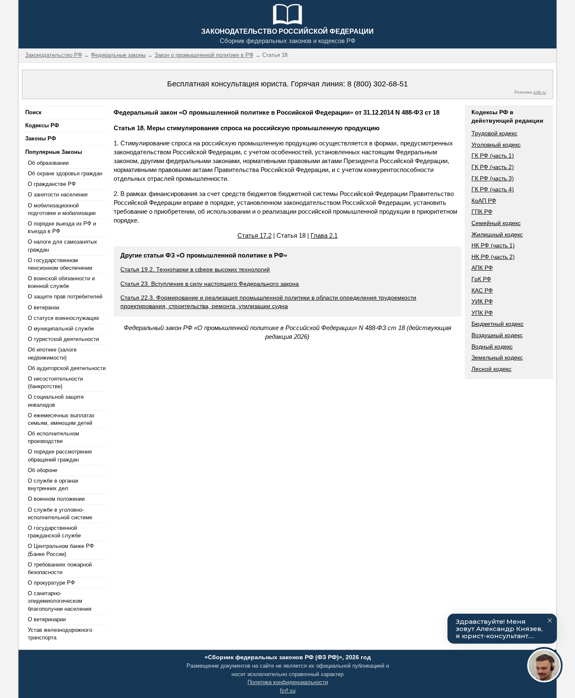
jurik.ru (539, 92)
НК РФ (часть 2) (493, 256)
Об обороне (42, 470)
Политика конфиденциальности (288, 682)
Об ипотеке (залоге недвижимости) (52, 353)
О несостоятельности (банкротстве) (55, 382)
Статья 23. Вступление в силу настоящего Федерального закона (209, 283)
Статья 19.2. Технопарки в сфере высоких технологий (195, 269)
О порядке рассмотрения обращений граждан (60, 455)
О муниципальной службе (61, 328)
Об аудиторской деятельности (67, 368)
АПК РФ (482, 267)
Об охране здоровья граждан (65, 173)
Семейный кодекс (496, 223)
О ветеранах (44, 307)
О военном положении (56, 499)
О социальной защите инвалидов (56, 401)
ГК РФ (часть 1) (492, 155)
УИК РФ (482, 301)
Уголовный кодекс (496, 144)
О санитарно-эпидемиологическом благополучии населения (59, 601)
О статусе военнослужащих (63, 318)
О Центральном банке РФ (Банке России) (61, 550)
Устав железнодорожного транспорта (60, 634)
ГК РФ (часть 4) (492, 189)
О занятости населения (58, 194)
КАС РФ (482, 290)
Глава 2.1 (324, 235)
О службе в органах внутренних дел (53, 484)
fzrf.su (287, 690)
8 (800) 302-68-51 (377, 84)
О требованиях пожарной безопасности (60, 568)
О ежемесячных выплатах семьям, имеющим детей (61, 419)
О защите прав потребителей (65, 296)
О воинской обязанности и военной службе (61, 282)
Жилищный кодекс (497, 234)
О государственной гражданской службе (54, 532)
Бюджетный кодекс (497, 323)
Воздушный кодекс (497, 335)
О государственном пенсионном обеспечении (60, 264)
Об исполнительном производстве (53, 437)
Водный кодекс (492, 346)
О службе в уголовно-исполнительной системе (60, 514)
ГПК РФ (481, 211)
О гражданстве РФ (52, 184)
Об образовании (48, 163)
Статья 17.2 (254, 235)
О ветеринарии (47, 619)
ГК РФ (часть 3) (492, 178)
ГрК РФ (481, 279)
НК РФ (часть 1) (493, 245)
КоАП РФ (483, 200)
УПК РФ (482, 312)
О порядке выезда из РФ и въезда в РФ (62, 227)
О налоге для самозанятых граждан (62, 245)
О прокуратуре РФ (51, 583)
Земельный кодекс (497, 357)
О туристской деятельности (63, 339)
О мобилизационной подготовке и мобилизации (62, 209)
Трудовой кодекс (494, 133)
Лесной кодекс (491, 368)
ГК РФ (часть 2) (492, 167)
